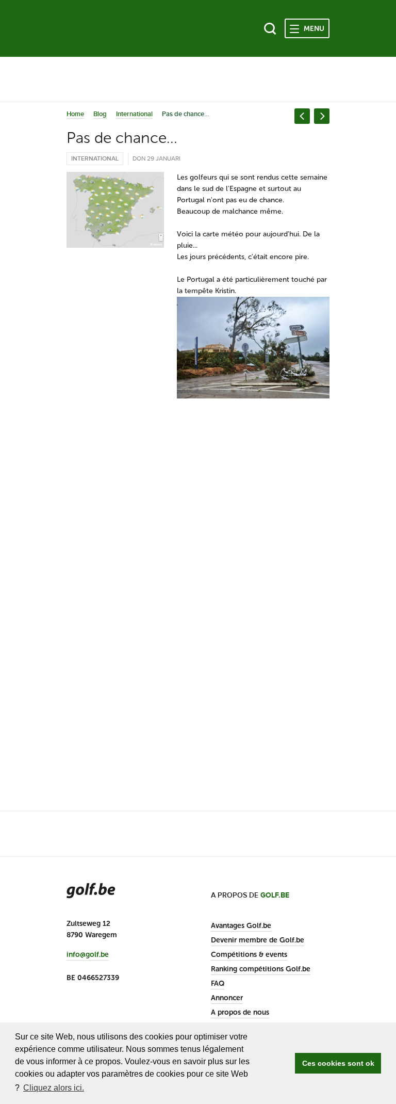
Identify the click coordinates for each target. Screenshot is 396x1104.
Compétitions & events (249, 954)
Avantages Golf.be (241, 925)
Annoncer (227, 998)
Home (75, 114)
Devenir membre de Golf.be (257, 940)
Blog (100, 114)
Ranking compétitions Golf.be (260, 969)
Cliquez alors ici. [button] (53, 1087)
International (134, 114)
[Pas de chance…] (115, 210)
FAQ (217, 983)
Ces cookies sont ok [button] (338, 1063)
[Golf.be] (101, 28)
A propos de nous (240, 1012)
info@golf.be (88, 955)
